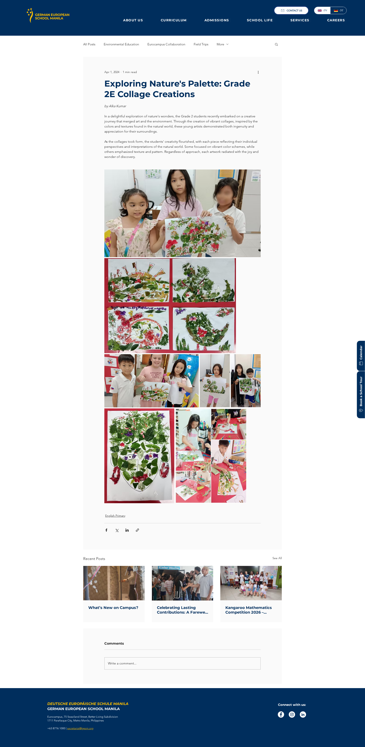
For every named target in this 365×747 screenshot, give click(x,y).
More (220, 44)
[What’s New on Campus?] (114, 583)
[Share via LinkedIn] (127, 530)
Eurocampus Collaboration (166, 44)
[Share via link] (137, 530)
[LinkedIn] (303, 714)
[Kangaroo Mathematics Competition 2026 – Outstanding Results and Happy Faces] (251, 583)
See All (277, 558)
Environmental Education (121, 44)
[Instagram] (292, 714)
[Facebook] (281, 714)
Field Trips (201, 44)
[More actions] (258, 72)
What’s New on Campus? (113, 607)
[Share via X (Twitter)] (117, 530)
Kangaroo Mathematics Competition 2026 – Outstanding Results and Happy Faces (250, 610)
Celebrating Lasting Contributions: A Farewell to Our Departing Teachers (182, 610)
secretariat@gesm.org (80, 728)
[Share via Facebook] (106, 530)
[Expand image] (182, 213)
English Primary (115, 516)
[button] (134, 20)
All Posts (89, 44)
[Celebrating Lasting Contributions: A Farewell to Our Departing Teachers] (182, 583)
